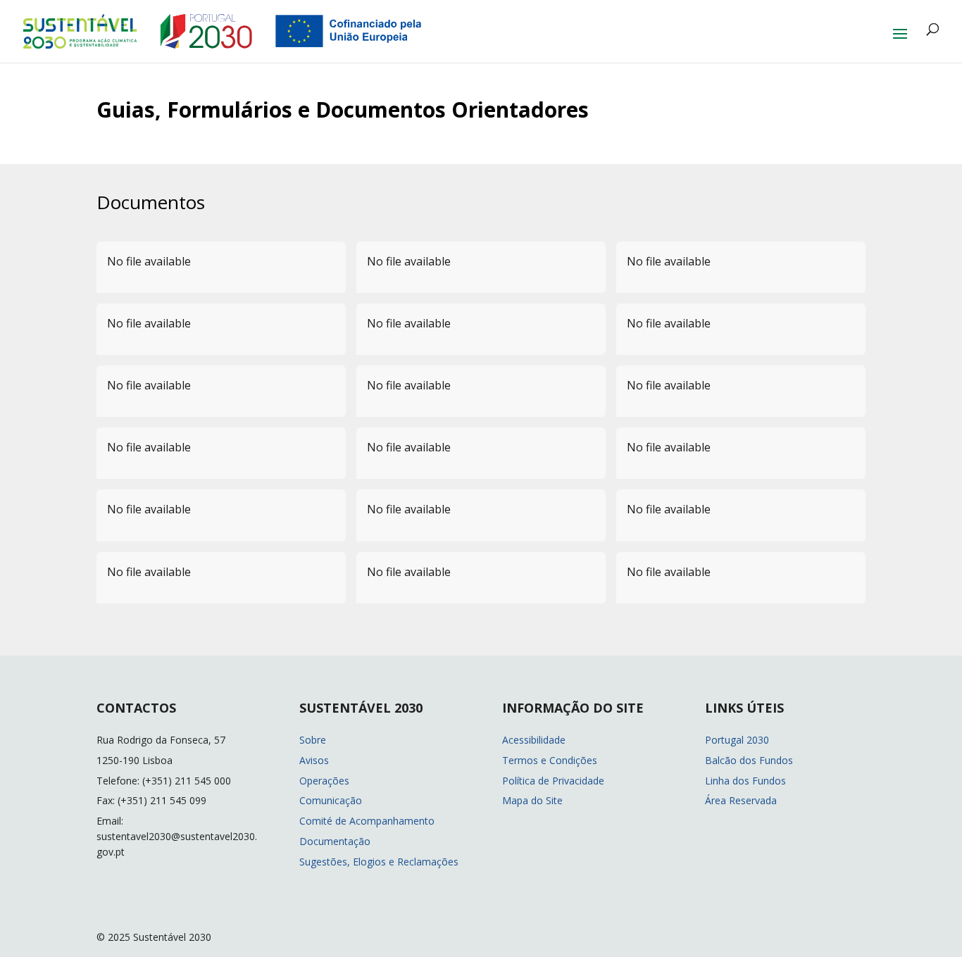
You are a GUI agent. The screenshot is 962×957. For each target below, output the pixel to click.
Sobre (312, 739)
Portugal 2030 (737, 739)
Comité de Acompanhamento (367, 820)
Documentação (334, 841)
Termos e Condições (549, 760)
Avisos (314, 760)
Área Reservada (741, 800)
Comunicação (330, 800)
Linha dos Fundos (745, 780)
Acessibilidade (534, 739)
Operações (324, 780)
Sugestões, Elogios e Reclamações (378, 861)
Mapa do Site (532, 800)
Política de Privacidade (553, 780)
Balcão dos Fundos (749, 760)
